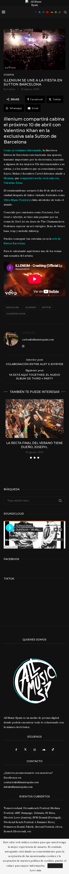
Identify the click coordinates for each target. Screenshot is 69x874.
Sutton (46, 307)
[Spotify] (56, 12)
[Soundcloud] (51, 12)
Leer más (35, 870)
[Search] (65, 12)
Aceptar (55, 865)
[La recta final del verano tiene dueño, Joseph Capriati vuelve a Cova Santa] (34, 418)
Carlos (11, 89)
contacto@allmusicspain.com (21, 782)
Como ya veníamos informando (22, 150)
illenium (30, 307)
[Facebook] (36, 12)
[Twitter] (39, 12)
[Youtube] (47, 12)
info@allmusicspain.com (18, 787)
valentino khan (15, 313)
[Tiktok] (60, 12)
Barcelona (12, 307)
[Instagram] (43, 12)
